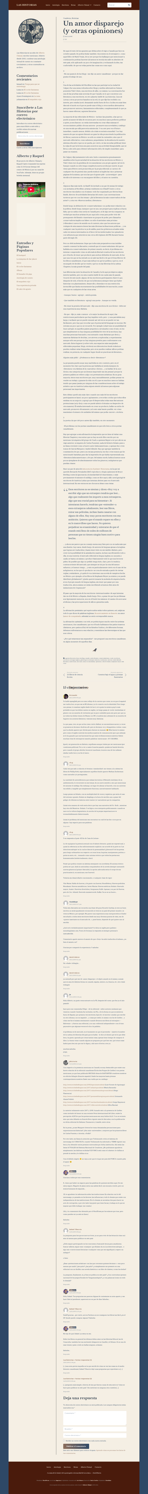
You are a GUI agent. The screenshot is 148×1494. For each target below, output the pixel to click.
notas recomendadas (89, 661)
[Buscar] (129, 5)
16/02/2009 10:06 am (69, 1381)
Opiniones (98, 661)
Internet (110, 660)
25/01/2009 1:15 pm (75, 1330)
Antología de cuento (25, 278)
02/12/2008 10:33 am (75, 1174)
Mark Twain (72, 661)
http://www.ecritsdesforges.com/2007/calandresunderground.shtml (88, 1090)
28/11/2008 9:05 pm (75, 697)
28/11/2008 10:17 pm (75, 904)
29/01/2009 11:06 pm (69, 1362)
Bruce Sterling (80, 658)
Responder (66, 757)
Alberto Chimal (86, 1467)
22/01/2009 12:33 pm (75, 1311)
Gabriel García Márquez (87, 660)
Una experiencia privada (26, 285)
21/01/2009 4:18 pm (75, 1293)
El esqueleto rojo (34, 99)
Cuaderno (67, 18)
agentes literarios (70, 658)
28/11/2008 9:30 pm (75, 765)
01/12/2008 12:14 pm (75, 1064)
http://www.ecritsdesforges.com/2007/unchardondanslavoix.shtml (87, 1102)
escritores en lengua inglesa (71, 660)
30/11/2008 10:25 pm (75, 997)
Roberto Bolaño (106, 661)
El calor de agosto (24, 289)
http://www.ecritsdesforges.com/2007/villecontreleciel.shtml (85, 1105)
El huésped (21, 255)
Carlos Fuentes (94, 658)
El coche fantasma (31, 90)
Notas (76, 1467)
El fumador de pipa (24, 274)
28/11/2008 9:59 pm (75, 834)
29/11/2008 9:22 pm (75, 975)
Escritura (67, 1467)
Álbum (19, 270)
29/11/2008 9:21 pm (75, 959)
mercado (79, 661)
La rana (37, 96)
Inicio (19, 263)
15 (66, 39)
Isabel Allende (117, 660)
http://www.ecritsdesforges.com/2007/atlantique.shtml (83, 1088)
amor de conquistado (72, 616)
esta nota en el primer (95, 469)
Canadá (87, 658)
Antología (57, 1467)
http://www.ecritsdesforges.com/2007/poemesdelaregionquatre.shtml (88, 1096)
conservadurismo (104, 658)
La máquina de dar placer (27, 259)
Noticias (75, 18)
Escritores (117, 658)
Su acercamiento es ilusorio (106, 613)
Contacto (98, 1467)
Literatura (66, 661)
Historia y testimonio (101, 660)
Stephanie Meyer (116, 661)
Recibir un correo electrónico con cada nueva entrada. (86, 1441)
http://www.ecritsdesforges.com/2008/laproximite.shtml (84, 1085)
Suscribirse (25, 144)
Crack (111, 658)
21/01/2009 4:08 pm (75, 1232)
